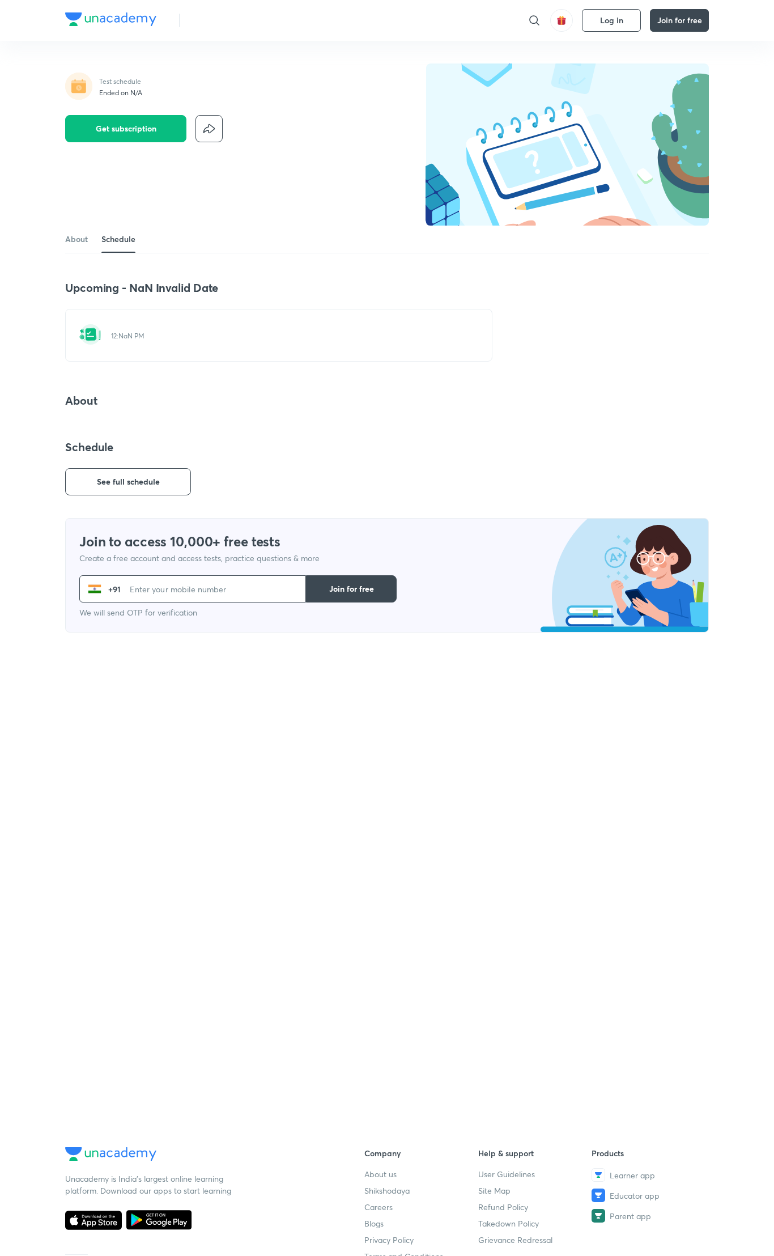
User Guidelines (506, 1174)
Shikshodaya (387, 1190)
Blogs (374, 1223)
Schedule (118, 239)
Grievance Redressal (515, 1239)
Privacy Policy (389, 1239)
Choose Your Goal (239, 20)
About (76, 239)
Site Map (494, 1190)
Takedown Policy (508, 1223)
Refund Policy (503, 1207)
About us (380, 1174)
